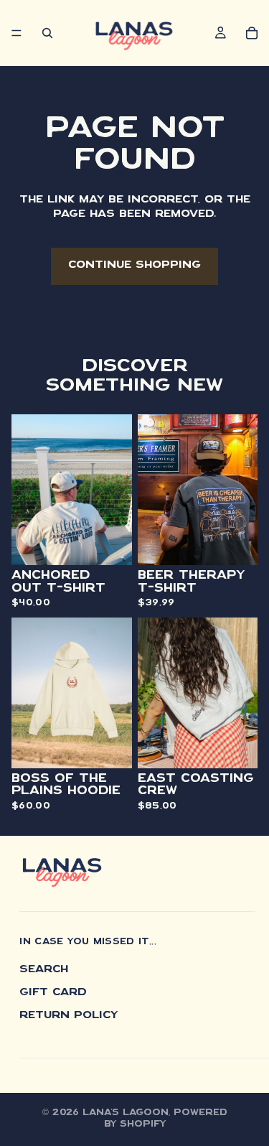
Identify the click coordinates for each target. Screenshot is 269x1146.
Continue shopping (134, 266)
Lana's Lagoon (125, 1113)
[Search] (47, 33)
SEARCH (43, 970)
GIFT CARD (53, 992)
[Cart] (252, 33)
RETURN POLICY (68, 1015)
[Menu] (16, 33)
